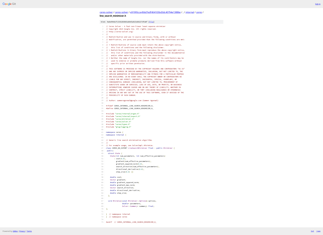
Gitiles (15, 231)
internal (189, 12)
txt (312, 231)
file (151, 22)
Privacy (22, 231)
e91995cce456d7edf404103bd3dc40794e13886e (155, 12)
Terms (29, 231)
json (318, 231)
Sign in (317, 4)
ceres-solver (106, 12)
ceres (199, 12)
